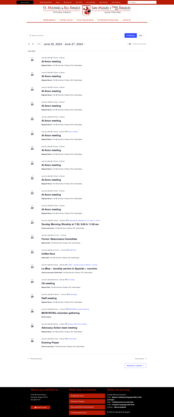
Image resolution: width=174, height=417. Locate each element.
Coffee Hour (48, 253)
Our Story (79, 2)
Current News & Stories (85, 20)
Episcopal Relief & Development (82, 407)
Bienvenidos (103, 2)
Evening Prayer (50, 342)
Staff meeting (49, 298)
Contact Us (127, 20)
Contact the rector (77, 396)
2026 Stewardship (46, 2)
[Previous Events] (29, 44)
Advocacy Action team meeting (59, 327)
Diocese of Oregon (77, 401)
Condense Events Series (139, 44)
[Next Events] (33, 44)
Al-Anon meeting (51, 61)
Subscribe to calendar (134, 366)
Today (39, 44)
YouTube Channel (66, 20)
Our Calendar (90, 2)
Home (58, 2)
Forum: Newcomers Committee (59, 239)
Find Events (131, 35)
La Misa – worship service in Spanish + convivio (69, 268)
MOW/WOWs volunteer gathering (60, 313)
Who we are (68, 2)
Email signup (116, 2)
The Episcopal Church (79, 413)
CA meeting (48, 283)
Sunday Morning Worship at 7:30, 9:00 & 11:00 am (70, 224)
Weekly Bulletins (49, 20)
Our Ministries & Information (108, 20)
